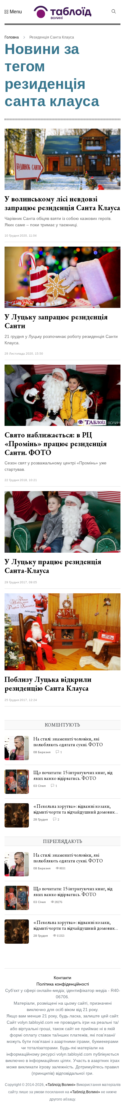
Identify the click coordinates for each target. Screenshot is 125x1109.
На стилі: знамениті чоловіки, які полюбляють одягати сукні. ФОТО (68, 742)
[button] (13, 12)
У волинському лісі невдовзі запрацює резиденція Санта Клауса (62, 203)
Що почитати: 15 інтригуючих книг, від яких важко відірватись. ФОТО (73, 775)
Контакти (62, 977)
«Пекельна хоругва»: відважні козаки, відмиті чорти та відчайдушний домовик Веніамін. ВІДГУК (74, 812)
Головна (12, 37)
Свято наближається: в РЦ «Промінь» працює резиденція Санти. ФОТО (56, 443)
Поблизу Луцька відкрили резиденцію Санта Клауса (48, 684)
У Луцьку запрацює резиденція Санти (56, 321)
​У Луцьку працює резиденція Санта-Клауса (53, 566)
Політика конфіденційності (62, 984)
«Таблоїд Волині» (61, 1085)
